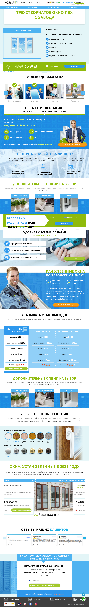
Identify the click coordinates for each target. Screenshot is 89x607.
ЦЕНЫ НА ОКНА (74, 7)
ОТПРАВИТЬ (64, 223)
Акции (30, 2)
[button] (79, 2)
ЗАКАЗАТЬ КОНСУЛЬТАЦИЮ (34, 510)
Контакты (37, 2)
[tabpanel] (17, 92)
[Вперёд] (82, 202)
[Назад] (6, 202)
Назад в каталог (9, 72)
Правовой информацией (58, 594)
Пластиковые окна (54, 7)
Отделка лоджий (33, 7)
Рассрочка (23, 2)
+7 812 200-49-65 (68, 2)
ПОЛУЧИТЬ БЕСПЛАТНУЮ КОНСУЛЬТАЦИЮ (44, 585)
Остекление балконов (13, 7)
